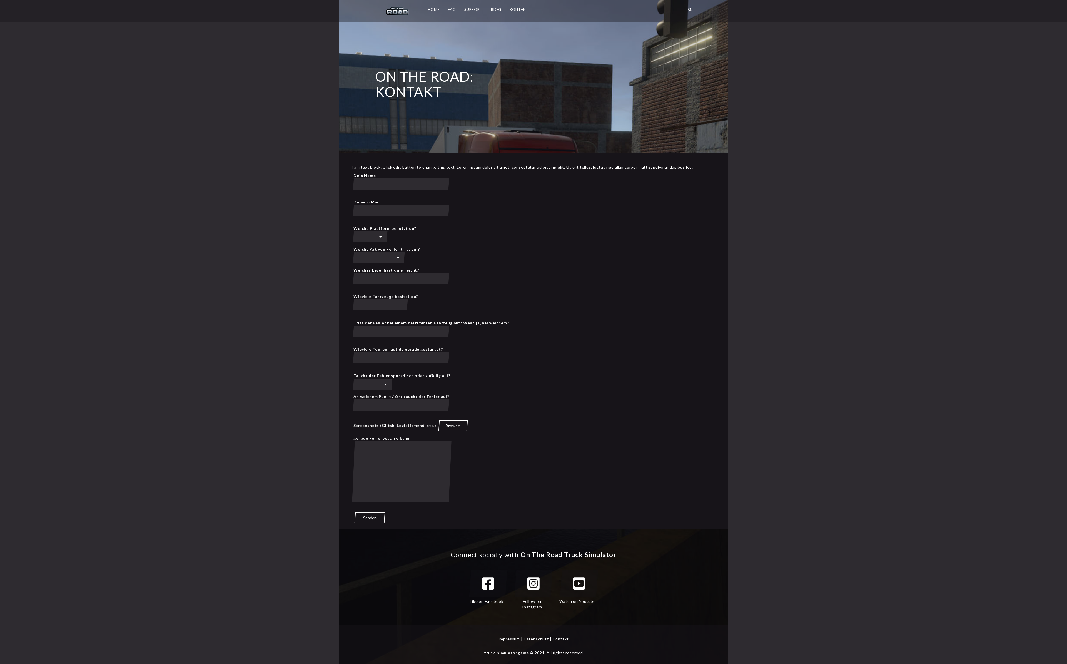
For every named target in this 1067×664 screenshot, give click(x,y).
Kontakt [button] (519, 9)
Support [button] (473, 9)
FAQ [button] (452, 9)
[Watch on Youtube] (579, 583)
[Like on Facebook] (488, 583)
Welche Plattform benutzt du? (384, 228)
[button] (690, 11)
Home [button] (434, 9)
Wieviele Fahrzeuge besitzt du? (385, 296)
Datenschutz (536, 638)
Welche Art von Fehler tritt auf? (386, 249)
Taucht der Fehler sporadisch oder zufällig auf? (401, 375)
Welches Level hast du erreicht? (386, 270)
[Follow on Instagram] (533, 583)
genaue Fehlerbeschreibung (381, 438)
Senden (370, 517)
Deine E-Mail (366, 202)
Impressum (509, 638)
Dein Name (364, 175)
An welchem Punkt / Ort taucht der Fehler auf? (401, 396)
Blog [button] (496, 9)
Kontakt (560, 638)
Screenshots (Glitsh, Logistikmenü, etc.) (406, 425)
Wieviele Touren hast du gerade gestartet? (398, 349)
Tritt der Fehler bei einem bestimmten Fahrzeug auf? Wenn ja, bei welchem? (431, 322)
